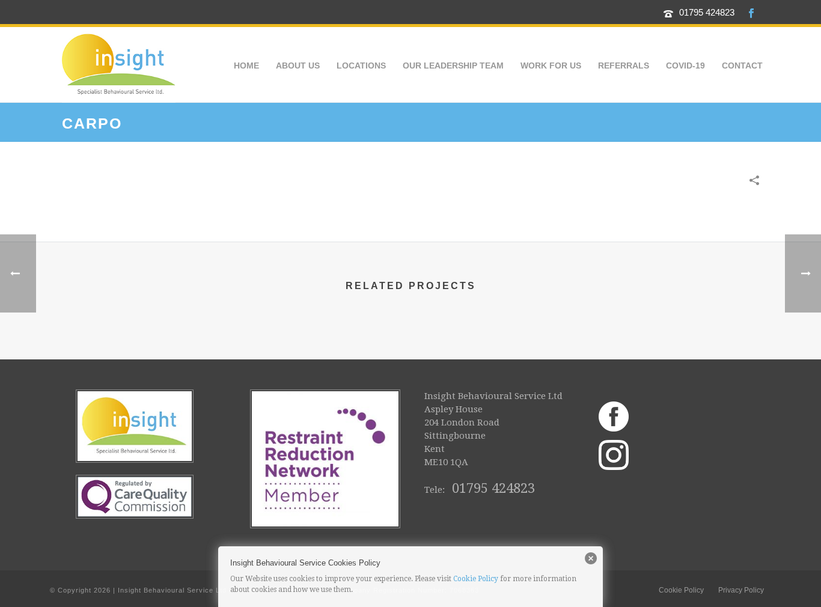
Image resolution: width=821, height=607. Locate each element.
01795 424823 (706, 12)
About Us (298, 65)
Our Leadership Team (453, 65)
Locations (361, 65)
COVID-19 (685, 65)
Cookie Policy (475, 579)
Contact (742, 65)
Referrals (623, 65)
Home (246, 65)
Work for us (550, 65)
